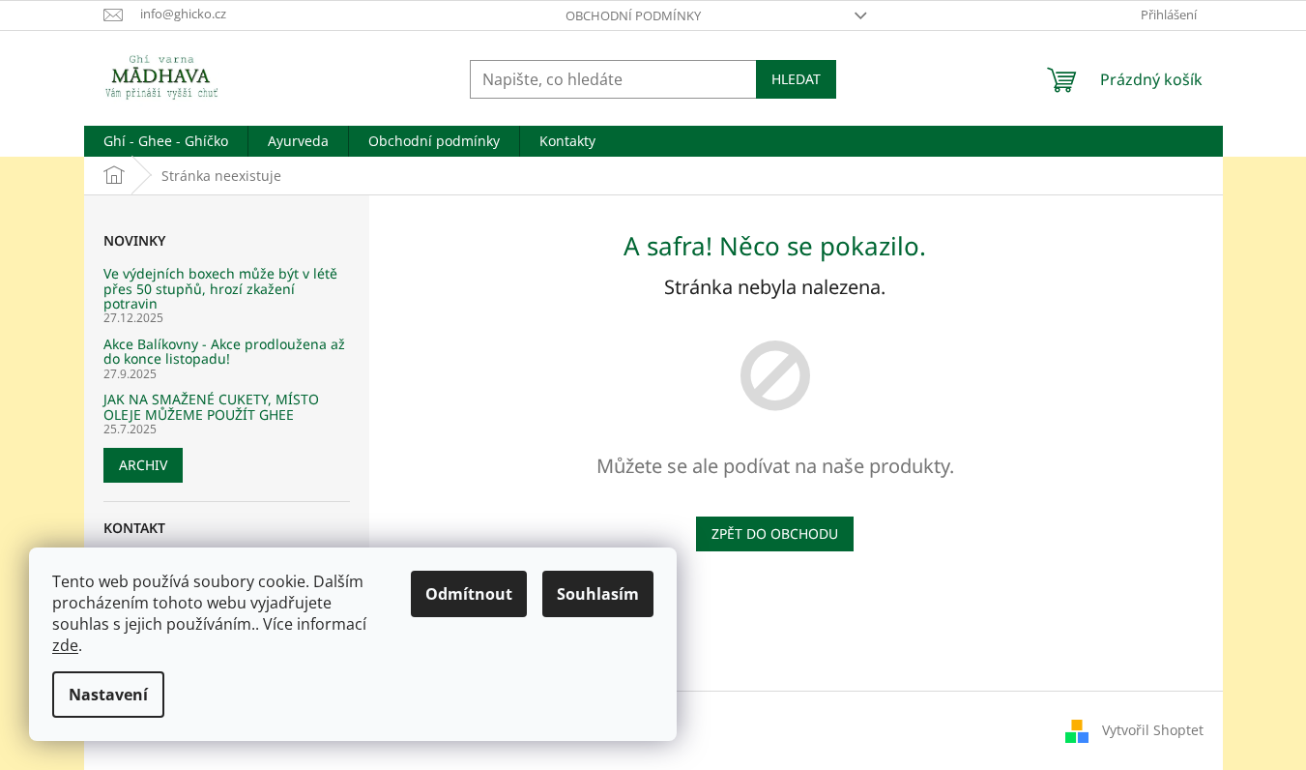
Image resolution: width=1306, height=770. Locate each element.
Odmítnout (468, 594)
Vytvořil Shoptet (1153, 729)
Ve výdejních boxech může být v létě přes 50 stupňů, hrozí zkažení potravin (220, 288)
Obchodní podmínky (633, 15)
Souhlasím (598, 594)
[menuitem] (165, 141)
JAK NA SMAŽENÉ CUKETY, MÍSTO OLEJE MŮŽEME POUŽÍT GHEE (211, 407)
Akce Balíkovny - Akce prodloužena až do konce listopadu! (224, 352)
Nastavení (108, 694)
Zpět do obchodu (774, 533)
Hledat (796, 79)
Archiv (143, 465)
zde (65, 645)
